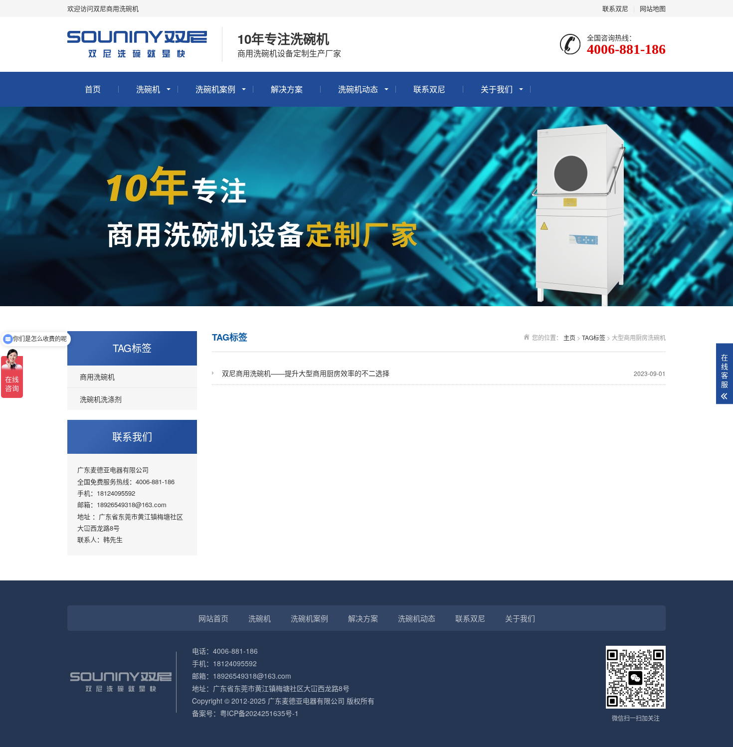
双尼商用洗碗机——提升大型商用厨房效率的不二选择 (444, 373)
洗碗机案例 (215, 89)
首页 (93, 89)
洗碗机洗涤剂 (101, 399)
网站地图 (653, 8)
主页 (569, 337)
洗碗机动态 (358, 89)
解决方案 (287, 89)
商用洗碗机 (97, 376)
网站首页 (213, 618)
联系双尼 (615, 8)
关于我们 (497, 89)
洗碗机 (148, 89)
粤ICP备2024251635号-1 (259, 713)
